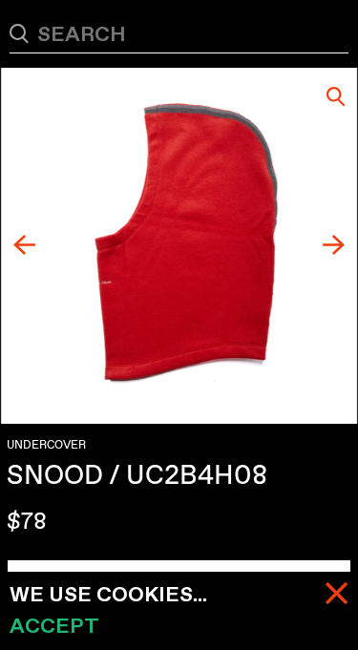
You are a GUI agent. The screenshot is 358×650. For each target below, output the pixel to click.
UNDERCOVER (46, 444)
